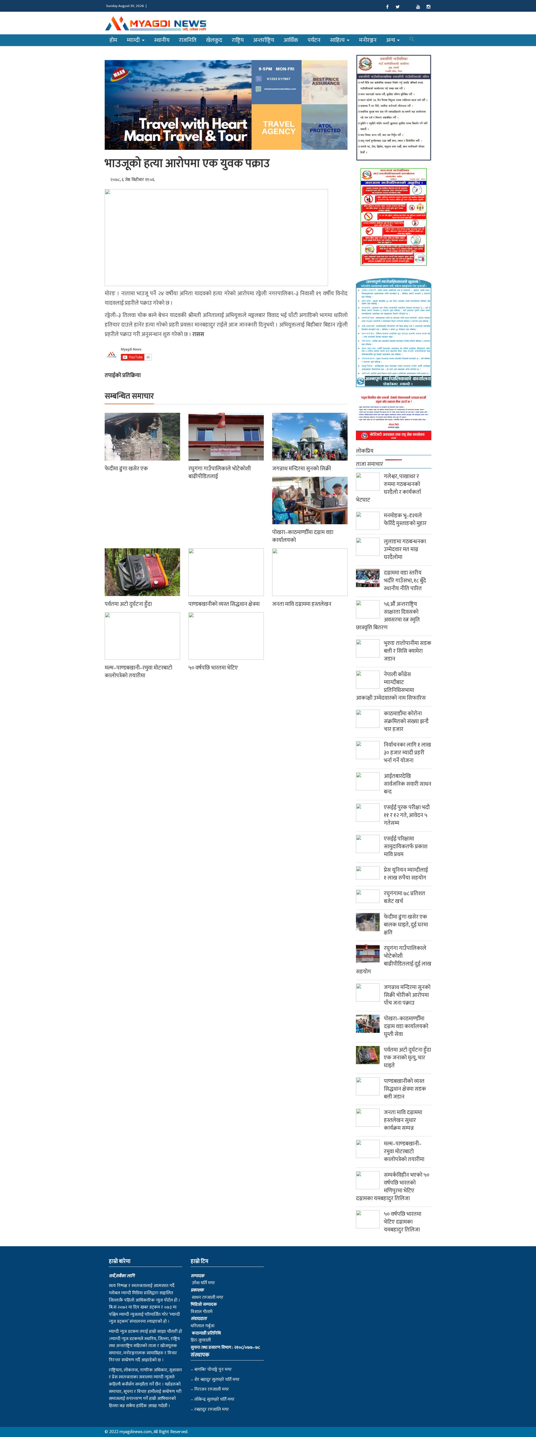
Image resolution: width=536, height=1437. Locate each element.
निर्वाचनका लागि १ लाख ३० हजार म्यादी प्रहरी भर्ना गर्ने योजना (407, 752)
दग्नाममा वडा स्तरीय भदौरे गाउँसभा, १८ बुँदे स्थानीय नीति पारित (405, 580)
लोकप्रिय (365, 451)
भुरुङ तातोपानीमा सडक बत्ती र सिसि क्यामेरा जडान (407, 651)
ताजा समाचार (369, 464)
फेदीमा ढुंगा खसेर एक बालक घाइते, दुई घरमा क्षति (406, 924)
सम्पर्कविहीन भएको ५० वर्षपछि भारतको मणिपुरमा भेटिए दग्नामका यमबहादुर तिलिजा (392, 1186)
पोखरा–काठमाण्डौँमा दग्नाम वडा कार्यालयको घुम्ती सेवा (406, 1026)
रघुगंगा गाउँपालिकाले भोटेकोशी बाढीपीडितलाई (219, 472)
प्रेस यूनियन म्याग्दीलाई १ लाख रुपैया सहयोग (406, 874)
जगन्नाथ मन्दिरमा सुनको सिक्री (301, 468)
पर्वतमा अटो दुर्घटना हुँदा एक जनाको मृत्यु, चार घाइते (407, 1057)
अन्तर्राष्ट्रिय (263, 40)
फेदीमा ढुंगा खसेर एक (126, 468)
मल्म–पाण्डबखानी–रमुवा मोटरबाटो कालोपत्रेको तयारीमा (138, 671)
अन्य (391, 40)
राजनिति (188, 40)
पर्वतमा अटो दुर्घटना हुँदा (128, 604)
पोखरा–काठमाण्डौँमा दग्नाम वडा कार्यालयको (302, 536)
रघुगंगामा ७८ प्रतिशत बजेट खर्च (404, 897)
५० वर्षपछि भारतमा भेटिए (213, 668)
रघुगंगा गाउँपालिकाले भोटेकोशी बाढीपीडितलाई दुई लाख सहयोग (393, 959)
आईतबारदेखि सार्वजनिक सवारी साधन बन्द (407, 784)
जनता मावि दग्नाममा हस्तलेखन (301, 604)
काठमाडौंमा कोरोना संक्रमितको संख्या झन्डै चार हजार (406, 721)
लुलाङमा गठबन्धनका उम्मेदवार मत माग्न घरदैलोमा (405, 549)
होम (113, 40)
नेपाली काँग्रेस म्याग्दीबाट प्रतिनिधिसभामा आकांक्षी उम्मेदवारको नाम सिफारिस (391, 686)
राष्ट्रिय (238, 40)
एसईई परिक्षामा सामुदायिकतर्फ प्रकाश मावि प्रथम (405, 846)
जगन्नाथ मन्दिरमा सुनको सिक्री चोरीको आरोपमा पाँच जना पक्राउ (407, 995)
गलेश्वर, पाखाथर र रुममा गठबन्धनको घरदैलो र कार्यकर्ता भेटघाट (388, 488)
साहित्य (338, 40)
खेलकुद (214, 40)
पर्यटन (314, 40)
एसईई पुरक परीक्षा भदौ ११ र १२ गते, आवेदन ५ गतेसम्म (407, 815)
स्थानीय (161, 40)
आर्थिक (291, 40)
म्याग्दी (134, 40)
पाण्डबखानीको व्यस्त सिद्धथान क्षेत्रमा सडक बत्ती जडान (405, 1089)
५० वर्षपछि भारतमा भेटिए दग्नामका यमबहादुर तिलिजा (402, 1222)
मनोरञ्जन (368, 40)
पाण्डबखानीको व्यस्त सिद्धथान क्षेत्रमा (224, 604)
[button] (412, 40)
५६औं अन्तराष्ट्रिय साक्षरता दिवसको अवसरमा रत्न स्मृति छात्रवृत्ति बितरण (388, 615)
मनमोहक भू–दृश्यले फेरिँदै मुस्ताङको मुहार (405, 519)
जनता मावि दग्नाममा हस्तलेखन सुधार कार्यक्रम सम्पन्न (403, 1120)
